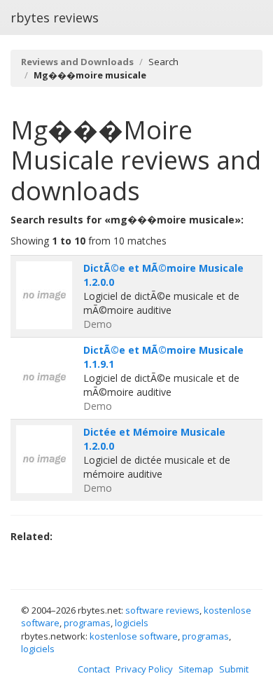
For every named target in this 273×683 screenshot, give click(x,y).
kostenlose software (134, 636)
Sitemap (196, 669)
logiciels (131, 622)
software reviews (162, 610)
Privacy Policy (144, 669)
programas (87, 622)
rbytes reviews (54, 17)
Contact (94, 669)
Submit (233, 669)
